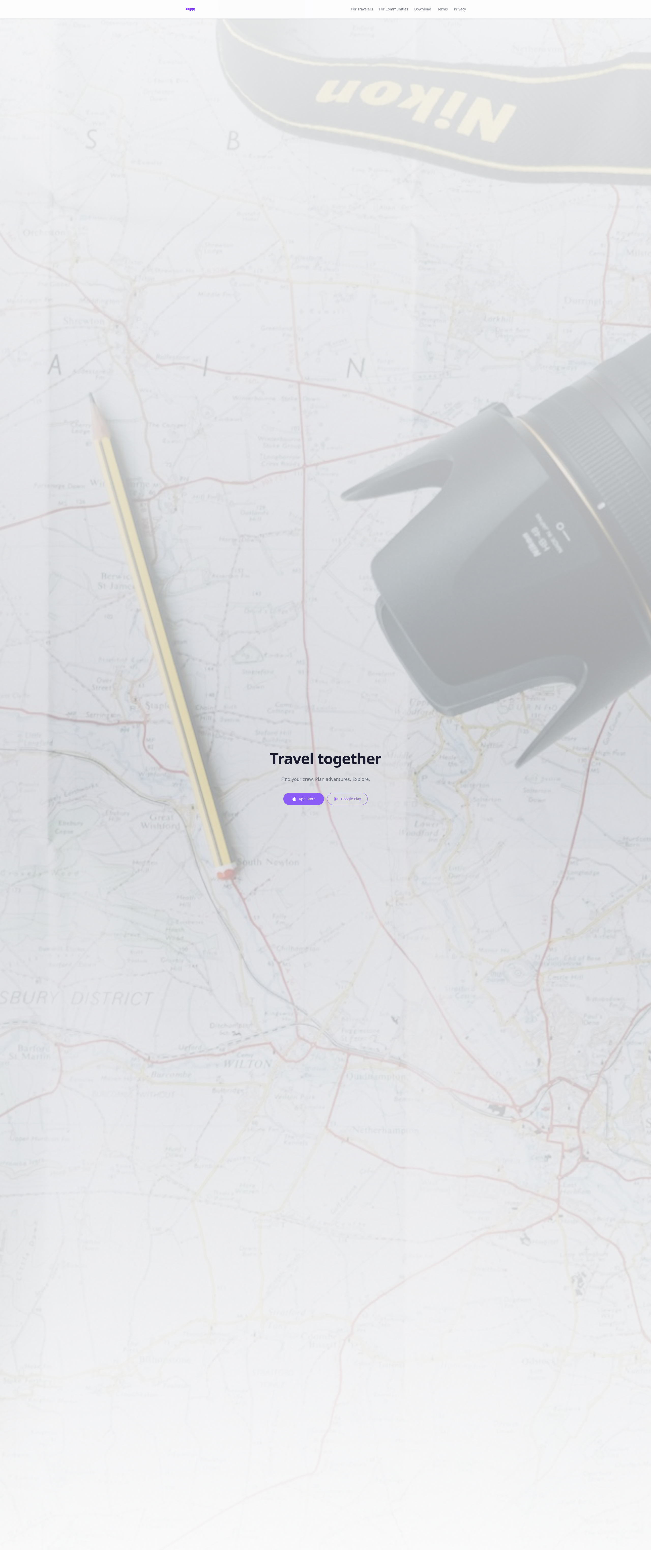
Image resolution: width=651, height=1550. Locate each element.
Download (422, 9)
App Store (307, 798)
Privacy (460, 9)
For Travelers (362, 9)
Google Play (351, 798)
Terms (442, 9)
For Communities (393, 9)
